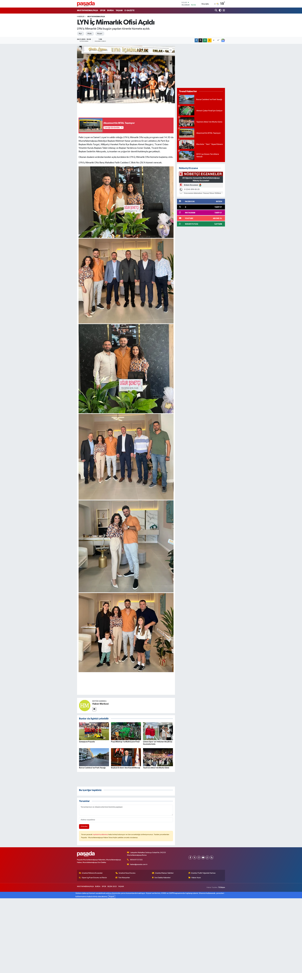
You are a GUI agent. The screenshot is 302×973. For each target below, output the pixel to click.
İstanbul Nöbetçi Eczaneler (92, 873)
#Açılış (89, 33)
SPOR (102, 10)
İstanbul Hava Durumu (127, 873)
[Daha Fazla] (210, 40)
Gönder (84, 826)
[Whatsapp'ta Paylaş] (205, 40)
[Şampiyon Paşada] (94, 731)
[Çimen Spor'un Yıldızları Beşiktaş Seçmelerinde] (158, 731)
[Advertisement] (201, 66)
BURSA (110, 10)
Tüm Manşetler (124, 877)
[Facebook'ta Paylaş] (196, 40)
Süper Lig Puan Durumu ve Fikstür (94, 877)
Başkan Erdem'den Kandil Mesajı (125, 768)
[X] (195, 857)
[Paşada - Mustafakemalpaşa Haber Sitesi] (86, 3)
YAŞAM (119, 10)
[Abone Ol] (223, 40)
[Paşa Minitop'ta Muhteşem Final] (126, 731)
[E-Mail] (94, 709)
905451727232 (136, 860)
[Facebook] (190, 857)
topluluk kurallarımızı (100, 834)
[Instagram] (199, 857)
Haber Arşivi (196, 877)
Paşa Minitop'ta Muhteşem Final (125, 742)
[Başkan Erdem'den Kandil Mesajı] (126, 757)
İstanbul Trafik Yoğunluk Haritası (203, 873)
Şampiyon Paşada (87, 742)
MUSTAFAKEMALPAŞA (87, 10)
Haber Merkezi (100, 704)
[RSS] (212, 857)
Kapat (111, 897)
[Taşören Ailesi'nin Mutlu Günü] (158, 757)
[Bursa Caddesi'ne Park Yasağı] (94, 757)
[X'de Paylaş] (200, 40)
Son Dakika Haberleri (162, 877)
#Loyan (99, 33)
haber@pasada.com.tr (138, 864)
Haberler (80, 16)
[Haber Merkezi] (84, 705)
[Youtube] (203, 857)
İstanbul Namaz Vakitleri (164, 873)
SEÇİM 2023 (112, 886)
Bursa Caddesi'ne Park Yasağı (92, 768)
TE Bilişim (221, 887)
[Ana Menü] (223, 10)
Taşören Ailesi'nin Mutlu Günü (156, 768)
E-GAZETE (129, 10)
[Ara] (216, 10)
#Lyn (80, 33)
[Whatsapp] (207, 857)
